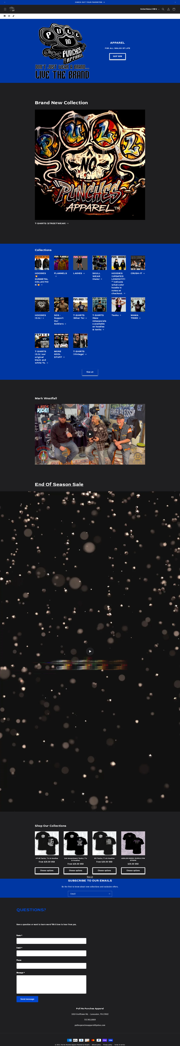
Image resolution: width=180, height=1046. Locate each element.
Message (21, 972)
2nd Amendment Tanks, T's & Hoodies (75, 859)
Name (19, 935)
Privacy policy (107, 1045)
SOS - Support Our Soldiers (59, 319)
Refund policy (96, 1045)
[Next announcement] (175, 2)
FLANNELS (60, 273)
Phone (19, 960)
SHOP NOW (117, 56)
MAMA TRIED (134, 316)
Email (19, 948)
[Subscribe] (109, 894)
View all (90, 372)
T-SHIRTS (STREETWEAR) (50, 223)
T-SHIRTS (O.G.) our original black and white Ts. (40, 357)
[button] (5, 9)
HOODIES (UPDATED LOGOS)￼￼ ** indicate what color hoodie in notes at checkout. (118, 283)
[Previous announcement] (4, 2)
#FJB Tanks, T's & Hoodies (47, 858)
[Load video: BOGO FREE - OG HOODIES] (90, 651)
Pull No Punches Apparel (69, 1045)
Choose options (47, 870)
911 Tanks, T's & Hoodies (104, 858)
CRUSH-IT (136, 273)
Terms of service (119, 1045)
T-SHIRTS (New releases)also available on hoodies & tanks (99, 322)
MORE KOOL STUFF (58, 354)
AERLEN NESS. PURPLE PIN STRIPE (133, 859)
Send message (27, 999)
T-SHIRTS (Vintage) (79, 353)
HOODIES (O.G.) (40, 316)
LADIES (77, 273)
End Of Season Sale (59, 484)
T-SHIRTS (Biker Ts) (79, 316)
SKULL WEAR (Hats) (96, 276)
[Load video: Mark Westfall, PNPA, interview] (90, 434)
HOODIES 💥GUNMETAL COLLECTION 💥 (41, 279)
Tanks (115, 315)
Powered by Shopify (83, 1045)
